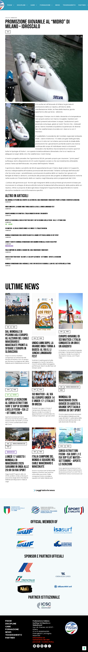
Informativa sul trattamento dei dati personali (41, 640)
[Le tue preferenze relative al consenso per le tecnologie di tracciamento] (84, 648)
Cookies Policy (48, 642)
